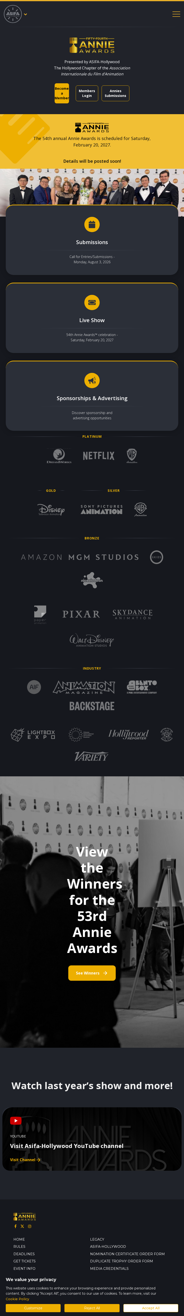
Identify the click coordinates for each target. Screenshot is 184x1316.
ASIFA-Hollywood (108, 1246)
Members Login (87, 93)
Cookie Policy (17, 1299)
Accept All (151, 1308)
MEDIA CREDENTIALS (109, 1268)
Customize (33, 1308)
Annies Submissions (115, 93)
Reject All (92, 1308)
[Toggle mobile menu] (176, 14)
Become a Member (62, 93)
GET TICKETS (24, 1261)
